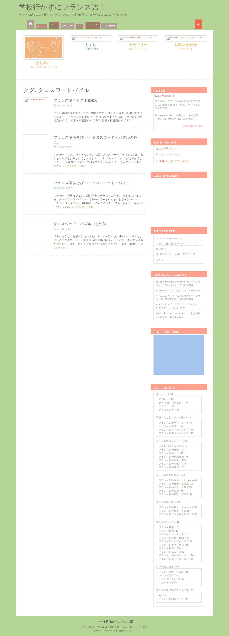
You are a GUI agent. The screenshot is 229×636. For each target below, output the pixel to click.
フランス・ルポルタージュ (174, 555)
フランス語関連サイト (171, 598)
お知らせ (164, 399)
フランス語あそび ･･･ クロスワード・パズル (92, 183)
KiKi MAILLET (164, 96)
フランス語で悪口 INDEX (170, 243)
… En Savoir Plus (74, 165)
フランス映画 (166, 530)
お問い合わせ (109, 25)
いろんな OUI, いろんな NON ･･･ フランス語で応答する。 (178, 297)
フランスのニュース (170, 551)
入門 (79, 26)
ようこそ (161, 393)
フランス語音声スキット (172, 422)
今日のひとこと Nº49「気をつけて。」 (178, 254)
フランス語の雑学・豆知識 (174, 483)
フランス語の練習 (169, 467)
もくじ (54, 24)
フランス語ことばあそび (172, 541)
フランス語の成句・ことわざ (175, 480)
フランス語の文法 (169, 453)
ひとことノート (167, 409)
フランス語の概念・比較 (172, 487)
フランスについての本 (171, 534)
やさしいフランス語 (170, 446)
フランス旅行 (166, 575)
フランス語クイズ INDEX (75, 100)
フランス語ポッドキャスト (174, 433)
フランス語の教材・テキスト (175, 507)
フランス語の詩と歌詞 (171, 537)
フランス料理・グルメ (171, 548)
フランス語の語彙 (169, 460)
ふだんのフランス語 (170, 578)
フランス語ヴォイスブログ (174, 429)
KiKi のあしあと (165, 566)
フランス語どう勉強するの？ (175, 514)
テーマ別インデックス (171, 402)
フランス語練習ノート (168, 440)
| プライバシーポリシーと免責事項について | (115, 631)
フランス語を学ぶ (166, 502)
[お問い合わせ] (185, 38)
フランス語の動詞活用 (171, 456)
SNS (161, 595)
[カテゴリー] (138, 38)
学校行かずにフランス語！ (62, 7)
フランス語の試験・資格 (172, 494)
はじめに (41, 26)
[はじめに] (43, 47)
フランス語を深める (167, 474)
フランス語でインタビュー (174, 558)
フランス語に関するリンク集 (172, 590)
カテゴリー (67, 25)
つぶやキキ (165, 582)
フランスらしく (165, 522)
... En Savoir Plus (192, 125)
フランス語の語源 (169, 490)
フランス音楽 (166, 527)
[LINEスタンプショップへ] (179, 198)
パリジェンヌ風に (169, 426)
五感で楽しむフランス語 (170, 417)
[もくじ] (91, 38)
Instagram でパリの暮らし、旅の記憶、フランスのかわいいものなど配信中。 (178, 117)
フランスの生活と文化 (171, 544)
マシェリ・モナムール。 (170, 238)
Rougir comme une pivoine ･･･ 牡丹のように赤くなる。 (178, 283)
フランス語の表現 (169, 463)
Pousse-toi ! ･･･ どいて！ (171, 290)
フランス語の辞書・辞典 (172, 510)
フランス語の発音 (169, 449)
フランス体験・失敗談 (171, 571)
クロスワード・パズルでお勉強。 (82, 224)
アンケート (92, 24)
